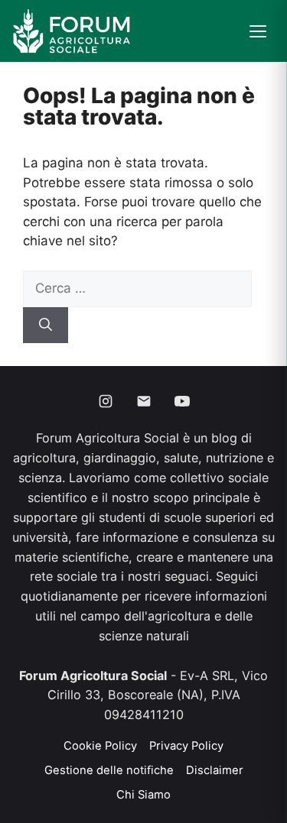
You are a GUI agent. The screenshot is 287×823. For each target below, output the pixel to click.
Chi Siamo (143, 795)
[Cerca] (45, 325)
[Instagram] (105, 401)
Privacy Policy (186, 746)
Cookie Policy (100, 746)
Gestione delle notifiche (109, 770)
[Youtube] (182, 401)
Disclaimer (214, 770)
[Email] (144, 401)
